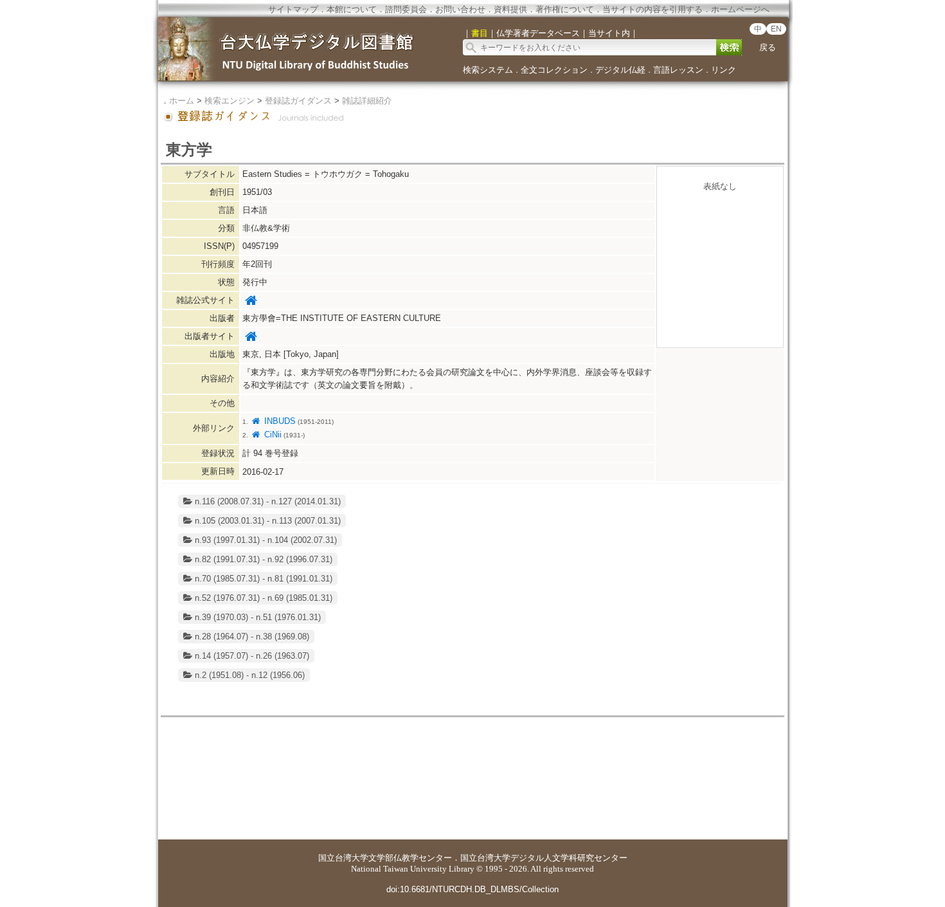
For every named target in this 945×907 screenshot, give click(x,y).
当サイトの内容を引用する (652, 9)
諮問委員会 (406, 9)
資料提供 (510, 9)
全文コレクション (554, 70)
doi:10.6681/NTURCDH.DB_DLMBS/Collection (472, 889)
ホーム (181, 100)
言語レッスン (678, 70)
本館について (352, 9)
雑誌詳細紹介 (367, 100)
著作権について (565, 9)
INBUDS (278, 421)
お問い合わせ (460, 9)
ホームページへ (740, 9)
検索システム (488, 70)
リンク (723, 70)
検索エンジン (229, 100)
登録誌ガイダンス (298, 100)
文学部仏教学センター (410, 858)
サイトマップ (293, 9)
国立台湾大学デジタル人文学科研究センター (543, 858)
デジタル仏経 (620, 70)
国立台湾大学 (343, 858)
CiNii (271, 434)
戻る (767, 47)
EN (776, 28)
